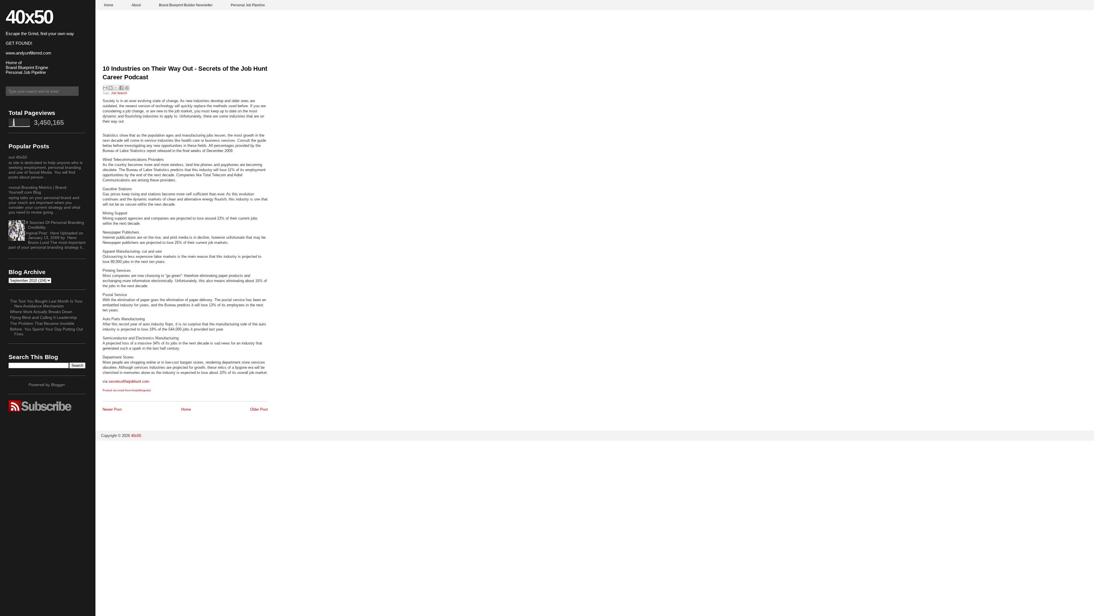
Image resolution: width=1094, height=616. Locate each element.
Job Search (119, 93)
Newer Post (112, 409)
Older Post (259, 409)
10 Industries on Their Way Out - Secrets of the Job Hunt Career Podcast (185, 73)
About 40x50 (15, 157)
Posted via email (113, 390)
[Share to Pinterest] (127, 88)
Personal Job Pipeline (248, 5)
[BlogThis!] (110, 88)
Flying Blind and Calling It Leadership (43, 317)
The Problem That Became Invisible (42, 323)
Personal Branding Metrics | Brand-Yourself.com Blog (36, 189)
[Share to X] (116, 88)
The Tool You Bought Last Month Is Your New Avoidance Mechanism (46, 303)
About (136, 5)
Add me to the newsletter (547, 319)
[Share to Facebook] (121, 88)
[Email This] (105, 88)
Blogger (58, 384)
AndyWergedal (141, 390)
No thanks (547, 329)
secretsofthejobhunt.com (129, 381)
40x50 (29, 16)
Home (108, 5)
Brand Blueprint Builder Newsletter (186, 5)
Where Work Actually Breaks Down (41, 311)
